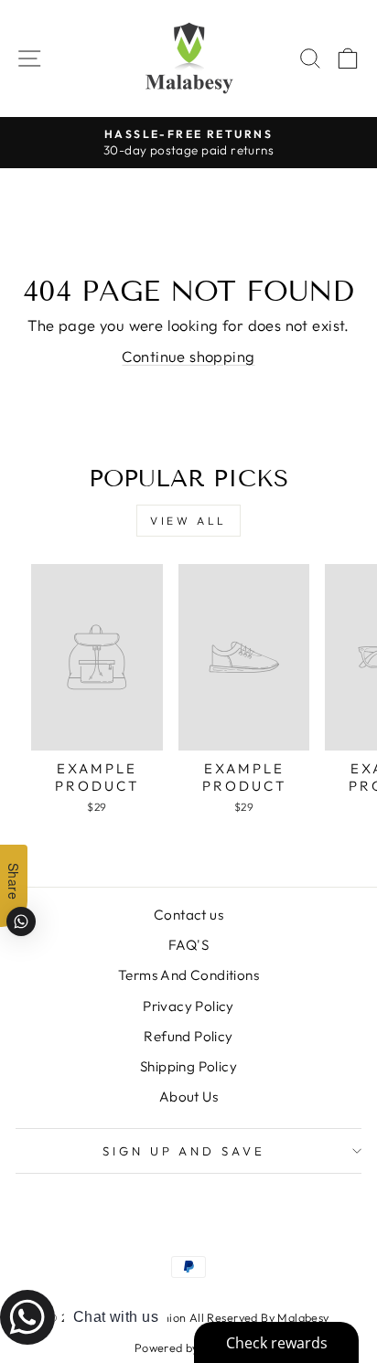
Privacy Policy (188, 1006)
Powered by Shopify (188, 1347)
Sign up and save (184, 1151)
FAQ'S (188, 944)
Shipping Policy (188, 1066)
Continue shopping (188, 356)
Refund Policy (188, 1036)
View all (188, 520)
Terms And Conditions (188, 975)
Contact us (188, 914)
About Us (188, 1096)
